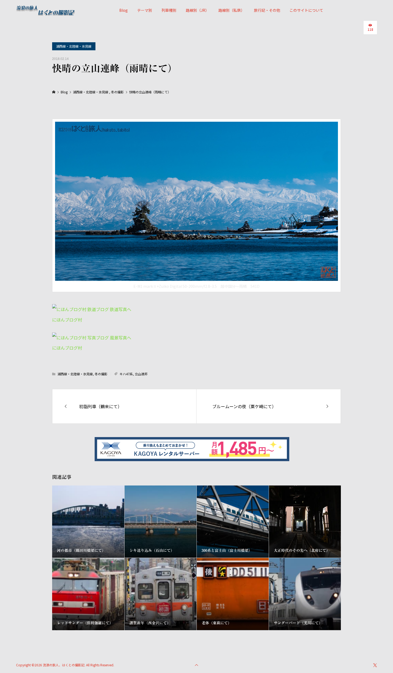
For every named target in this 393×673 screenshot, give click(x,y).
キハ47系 (126, 374)
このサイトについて (306, 10)
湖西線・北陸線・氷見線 (73, 46)
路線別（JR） (197, 10)
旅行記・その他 (267, 10)
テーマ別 (144, 10)
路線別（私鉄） (231, 10)
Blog (123, 10)
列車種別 (168, 10)
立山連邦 (141, 374)
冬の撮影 (101, 374)
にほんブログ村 (67, 319)
